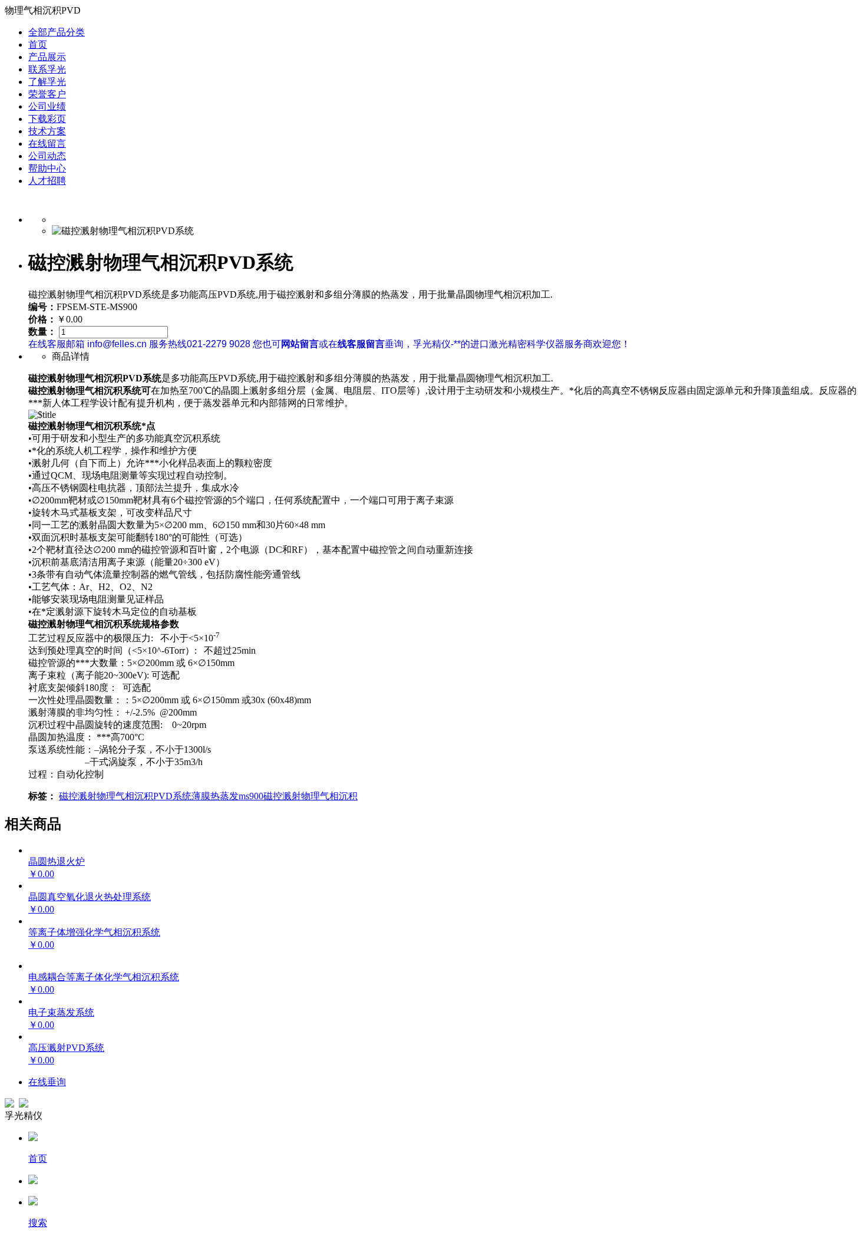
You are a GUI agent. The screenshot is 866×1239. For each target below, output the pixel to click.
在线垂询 (47, 1082)
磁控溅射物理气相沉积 (310, 796)
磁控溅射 (78, 796)
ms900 (251, 796)
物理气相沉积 (125, 796)
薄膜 (200, 796)
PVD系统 (172, 796)
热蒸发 (224, 796)
